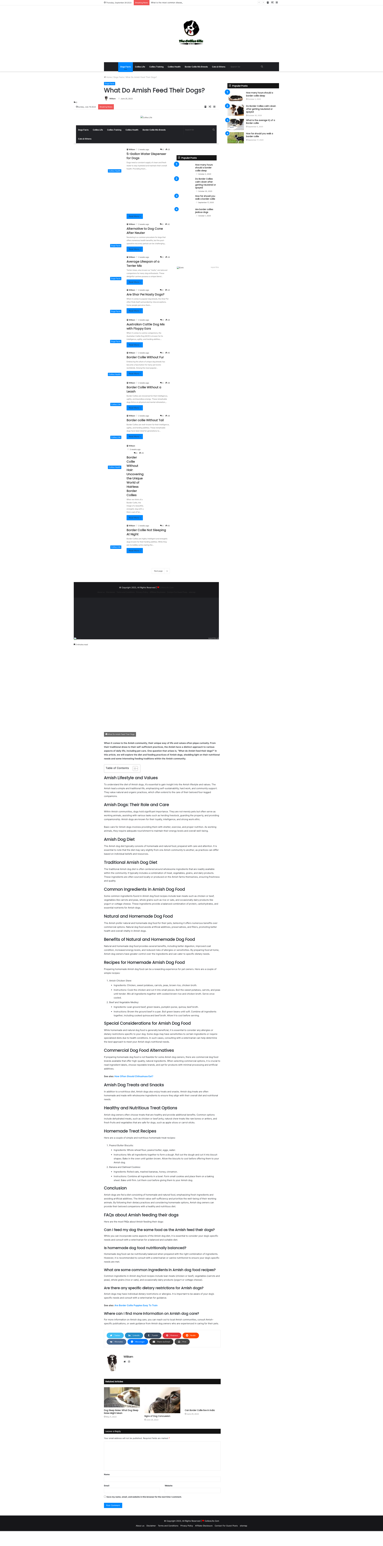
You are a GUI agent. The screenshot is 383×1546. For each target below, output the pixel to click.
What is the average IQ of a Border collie (260, 122)
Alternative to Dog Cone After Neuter (145, 231)
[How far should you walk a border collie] (185, 200)
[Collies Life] (191, 33)
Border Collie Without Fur (145, 357)
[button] (133, 768)
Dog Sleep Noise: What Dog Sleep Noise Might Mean (121, 1412)
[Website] (125, 1362)
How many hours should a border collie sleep (204, 167)
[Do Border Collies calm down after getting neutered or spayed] (185, 183)
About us (101, 592)
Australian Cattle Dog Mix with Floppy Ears (146, 326)
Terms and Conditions (126, 592)
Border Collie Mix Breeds (196, 66)
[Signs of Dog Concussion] (162, 1400)
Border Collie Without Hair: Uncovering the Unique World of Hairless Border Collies (135, 476)
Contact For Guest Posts (177, 592)
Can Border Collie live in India (200, 1410)
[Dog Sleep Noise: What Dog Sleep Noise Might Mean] (122, 1397)
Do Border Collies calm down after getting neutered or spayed (205, 183)
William (112, 98)
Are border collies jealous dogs (204, 211)
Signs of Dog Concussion (157, 1416)
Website (168, 1485)
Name (107, 1474)
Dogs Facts (125, 66)
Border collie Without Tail (145, 420)
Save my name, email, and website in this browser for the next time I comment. (144, 1497)
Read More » (135, 216)
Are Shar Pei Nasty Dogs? (145, 294)
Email (106, 1485)
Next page (158, 571)
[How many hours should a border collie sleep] (185, 169)
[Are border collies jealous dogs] (185, 213)
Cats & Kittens (218, 66)
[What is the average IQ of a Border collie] (235, 124)
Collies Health (174, 66)
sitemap (192, 592)
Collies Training (156, 66)
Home (109, 77)
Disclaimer (110, 592)
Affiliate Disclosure (157, 592)
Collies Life (140, 66)
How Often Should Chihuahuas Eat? (133, 1076)
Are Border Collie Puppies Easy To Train (136, 1305)
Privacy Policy (142, 592)
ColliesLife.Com (166, 587)
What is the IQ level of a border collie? (169, 2)
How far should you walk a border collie (205, 198)
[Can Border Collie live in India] (203, 1397)
